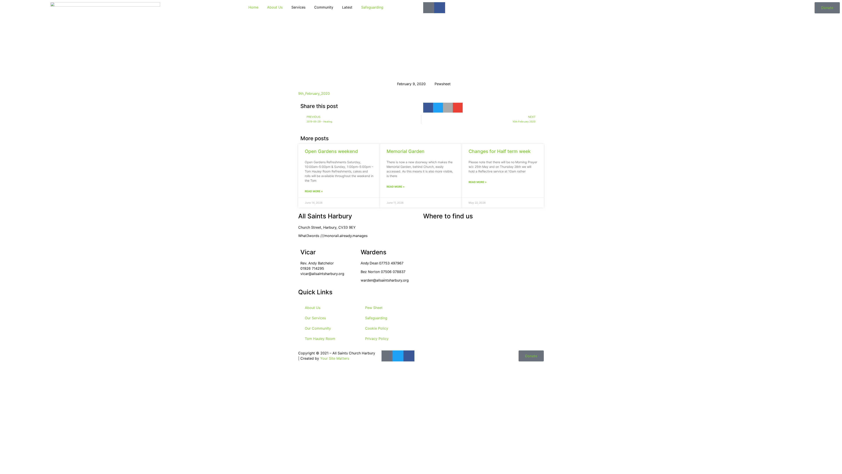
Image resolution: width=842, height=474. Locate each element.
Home (253, 7)
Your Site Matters (334, 358)
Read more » (314, 191)
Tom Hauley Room (320, 338)
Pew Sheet (374, 307)
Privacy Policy (377, 338)
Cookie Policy (376, 328)
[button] (428, 108)
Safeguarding (372, 7)
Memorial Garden (406, 151)
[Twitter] (397, 355)
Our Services (315, 318)
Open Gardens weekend (331, 151)
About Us (275, 7)
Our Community (318, 328)
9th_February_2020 (314, 93)
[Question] (428, 7)
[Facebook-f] (439, 7)
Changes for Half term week (500, 151)
